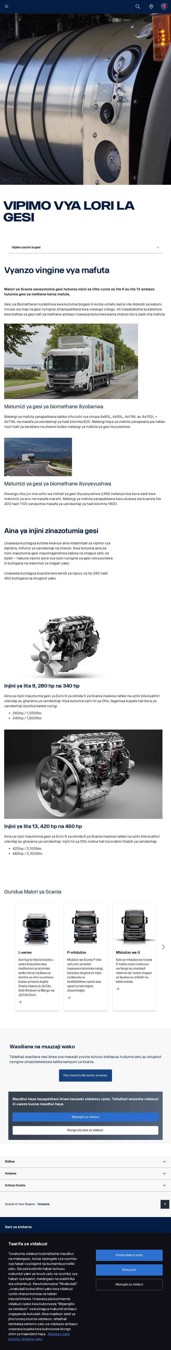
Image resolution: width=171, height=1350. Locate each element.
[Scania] (164, 6)
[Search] (137, 6)
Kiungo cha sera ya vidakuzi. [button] (85, 1130)
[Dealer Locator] (151, 6)
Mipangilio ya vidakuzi (129, 1284)
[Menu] (6, 6)
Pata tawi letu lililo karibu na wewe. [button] (85, 1075)
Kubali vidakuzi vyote (129, 1255)
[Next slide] (163, 947)
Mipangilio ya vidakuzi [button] (85, 1117)
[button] (85, 1162)
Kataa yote (129, 1270)
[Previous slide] (7, 947)
